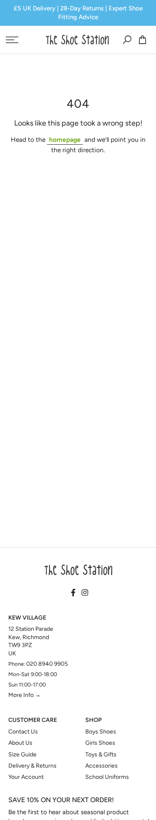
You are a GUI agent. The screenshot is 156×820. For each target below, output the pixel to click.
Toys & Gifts (100, 754)
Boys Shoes (100, 731)
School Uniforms (107, 776)
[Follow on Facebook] (73, 593)
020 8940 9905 (47, 663)
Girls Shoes (100, 742)
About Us (20, 742)
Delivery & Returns (32, 765)
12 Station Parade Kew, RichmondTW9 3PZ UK (30, 641)
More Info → (24, 695)
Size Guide (22, 754)
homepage (65, 139)
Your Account (26, 776)
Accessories (101, 765)
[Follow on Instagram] (85, 593)
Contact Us (23, 731)
